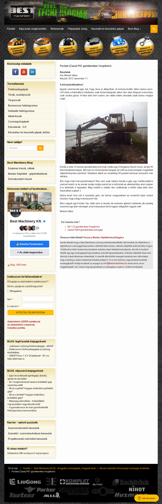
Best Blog (133, 28)
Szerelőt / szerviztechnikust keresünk (30, 433)
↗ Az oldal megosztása (29, 252)
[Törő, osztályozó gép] (42, 46)
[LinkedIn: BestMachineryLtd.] (32, 72)
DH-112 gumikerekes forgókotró (84, 226)
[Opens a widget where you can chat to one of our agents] (146, 498)
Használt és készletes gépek (107, 28)
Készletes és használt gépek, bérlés (29, 132)
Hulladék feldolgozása (21, 110)
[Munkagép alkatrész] (144, 46)
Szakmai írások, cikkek (21, 168)
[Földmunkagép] (17, 46)
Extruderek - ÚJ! (17, 126)
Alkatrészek (15, 116)
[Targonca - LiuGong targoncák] (68, 46)
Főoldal (11, 28)
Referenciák (57, 28)
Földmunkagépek (18, 89)
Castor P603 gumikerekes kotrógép (85, 230)
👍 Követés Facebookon (29, 244)
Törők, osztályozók (19, 94)
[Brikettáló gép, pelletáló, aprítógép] (93, 46)
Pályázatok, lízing (77, 28)
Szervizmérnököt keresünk (23, 428)
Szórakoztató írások (20, 179)
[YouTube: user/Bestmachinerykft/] (24, 72)
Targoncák (14, 100)
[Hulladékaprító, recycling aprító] (119, 46)
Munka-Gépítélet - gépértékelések (27, 173)
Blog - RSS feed (18, 265)
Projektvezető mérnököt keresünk (27, 438)
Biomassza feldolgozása (22, 105)
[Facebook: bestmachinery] (15, 72)
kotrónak (102, 167)
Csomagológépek (18, 121)
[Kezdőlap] (81, 13)
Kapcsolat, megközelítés (33, 28)
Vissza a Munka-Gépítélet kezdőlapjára (103, 237)
